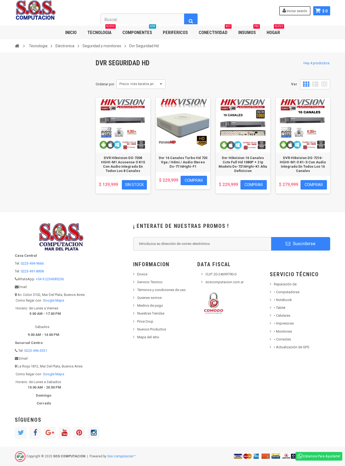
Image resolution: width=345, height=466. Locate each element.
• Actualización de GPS (291, 347)
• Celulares (282, 315)
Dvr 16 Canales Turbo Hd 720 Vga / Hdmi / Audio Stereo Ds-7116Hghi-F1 (183, 162)
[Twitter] (21, 433)
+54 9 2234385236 (50, 279)
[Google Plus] (50, 433)
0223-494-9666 (32, 263)
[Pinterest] (79, 433)
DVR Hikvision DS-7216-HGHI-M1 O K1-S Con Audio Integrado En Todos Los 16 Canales (303, 164)
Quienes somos (149, 298)
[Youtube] (64, 433)
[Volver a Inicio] (17, 45)
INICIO (71, 32)
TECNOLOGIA (101, 30)
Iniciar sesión (296, 11)
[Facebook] (35, 433)
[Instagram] (93, 433)
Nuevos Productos (151, 329)
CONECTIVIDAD (215, 30)
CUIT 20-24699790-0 (220, 274)
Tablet (279, 308)
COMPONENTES (138, 30)
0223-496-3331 (35, 351)
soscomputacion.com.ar (224, 282)
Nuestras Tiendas (150, 313)
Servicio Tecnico (150, 282)
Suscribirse (303, 243)
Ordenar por (105, 84)
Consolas (282, 339)
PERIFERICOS (175, 32)
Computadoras (286, 292)
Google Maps (53, 300)
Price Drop (145, 321)
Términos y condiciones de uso (161, 290)
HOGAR (275, 30)
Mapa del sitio (148, 337)
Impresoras (284, 323)
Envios (142, 274)
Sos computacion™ (121, 456)
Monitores (283, 331)
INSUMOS (248, 30)
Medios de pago (150, 305)
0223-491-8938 (32, 271)
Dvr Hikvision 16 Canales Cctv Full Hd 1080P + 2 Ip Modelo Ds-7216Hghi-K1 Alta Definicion (243, 164)
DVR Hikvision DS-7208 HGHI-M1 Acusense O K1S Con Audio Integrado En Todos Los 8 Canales (123, 164)
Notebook (283, 300)
